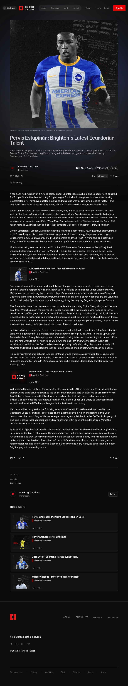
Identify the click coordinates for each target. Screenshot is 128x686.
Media (66, 8)
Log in (107, 8)
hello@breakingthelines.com (25, 636)
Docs (90, 672)
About (76, 8)
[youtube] (22, 644)
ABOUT (112, 617)
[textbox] (64, 320)
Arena (43, 8)
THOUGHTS (82, 617)
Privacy (34, 672)
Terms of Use (16, 672)
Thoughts (55, 8)
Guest (104, 672)
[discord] (28, 644)
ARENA (67, 617)
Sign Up (119, 8)
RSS (63, 672)
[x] (11, 644)
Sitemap (76, 672)
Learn (98, 8)
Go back (11, 8)
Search (89, 8)
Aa (93, 176)
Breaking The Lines (28, 166)
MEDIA (96, 617)
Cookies (49, 672)
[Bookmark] (21, 176)
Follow (113, 494)
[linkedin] (17, 644)
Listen (104, 176)
